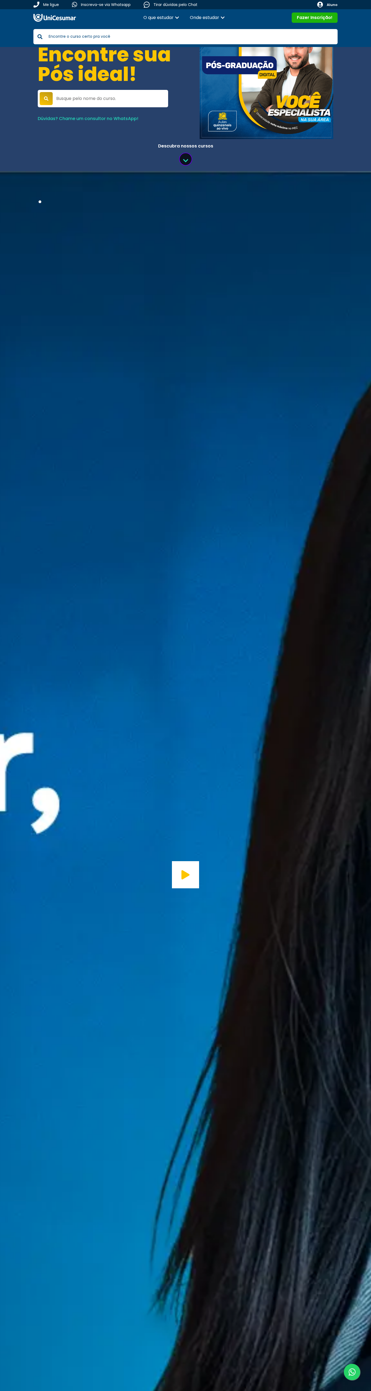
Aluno (332, 4)
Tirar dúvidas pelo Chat (175, 4)
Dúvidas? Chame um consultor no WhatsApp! (88, 118)
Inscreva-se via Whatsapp (106, 4)
